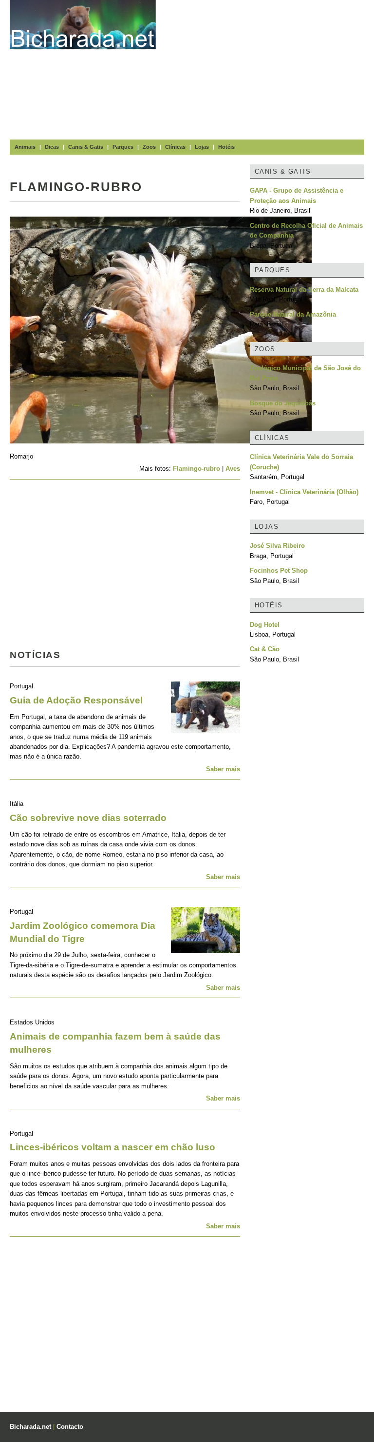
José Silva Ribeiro (277, 545)
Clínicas (175, 147)
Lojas (202, 147)
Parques (122, 147)
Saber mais (223, 769)
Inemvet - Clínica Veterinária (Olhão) (304, 492)
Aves (232, 468)
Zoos (149, 147)
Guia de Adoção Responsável (76, 700)
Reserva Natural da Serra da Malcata (304, 289)
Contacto (69, 1426)
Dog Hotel (265, 624)
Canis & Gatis (85, 147)
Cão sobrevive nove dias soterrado (88, 818)
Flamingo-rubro (196, 468)
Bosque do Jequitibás (283, 403)
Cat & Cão (265, 649)
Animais (25, 147)
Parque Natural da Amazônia (293, 314)
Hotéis (226, 147)
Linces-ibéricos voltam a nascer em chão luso (112, 1147)
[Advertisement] (270, 68)
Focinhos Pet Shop (279, 570)
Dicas (52, 147)
